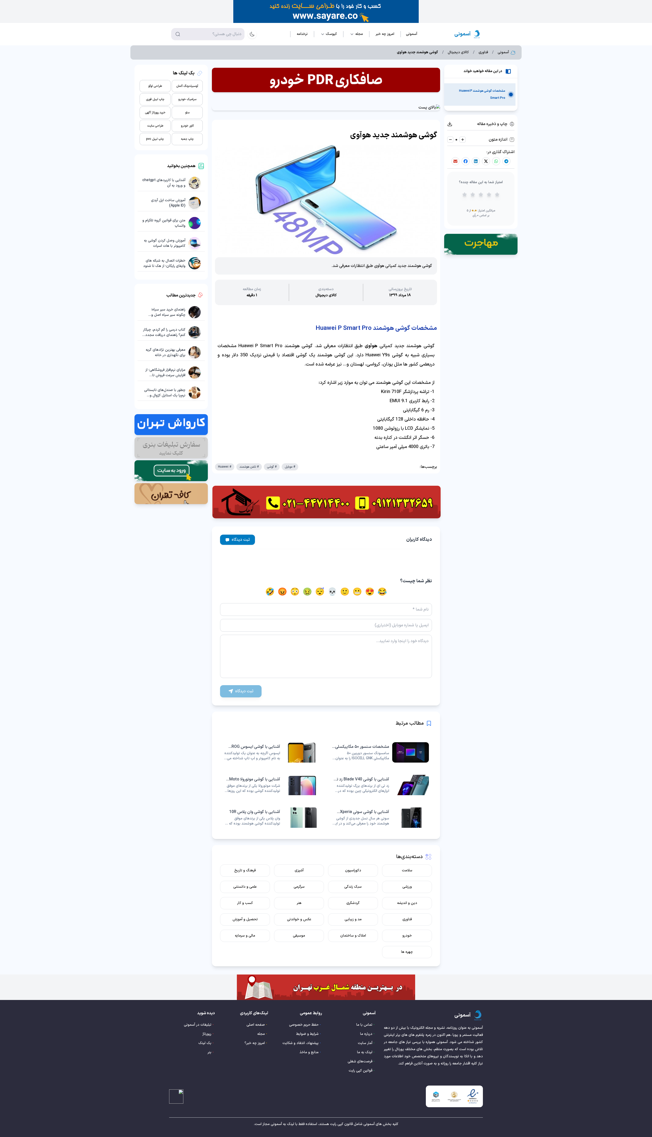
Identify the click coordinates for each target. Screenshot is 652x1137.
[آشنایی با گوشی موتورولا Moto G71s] (271, 785)
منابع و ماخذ (309, 1052)
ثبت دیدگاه (241, 540)
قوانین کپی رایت (360, 1070)
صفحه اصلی (256, 1024)
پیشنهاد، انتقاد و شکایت (300, 1043)
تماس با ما (364, 1024)
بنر (209, 1052)
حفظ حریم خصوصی (304, 1024)
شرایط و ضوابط (307, 1034)
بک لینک (204, 1043)
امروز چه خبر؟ (254, 1043)
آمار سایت (365, 1043)
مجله (261, 1034)
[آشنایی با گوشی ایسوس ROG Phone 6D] (271, 752)
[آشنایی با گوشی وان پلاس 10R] (271, 817)
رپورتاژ (206, 1034)
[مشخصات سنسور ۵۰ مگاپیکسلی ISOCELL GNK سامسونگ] (380, 752)
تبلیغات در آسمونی (197, 1024)
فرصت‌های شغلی (360, 1061)
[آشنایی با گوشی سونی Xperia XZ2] (380, 817)
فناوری (483, 52)
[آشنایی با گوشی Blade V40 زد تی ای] (380, 785)
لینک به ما (364, 1052)
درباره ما (366, 1034)
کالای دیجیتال (458, 52)
